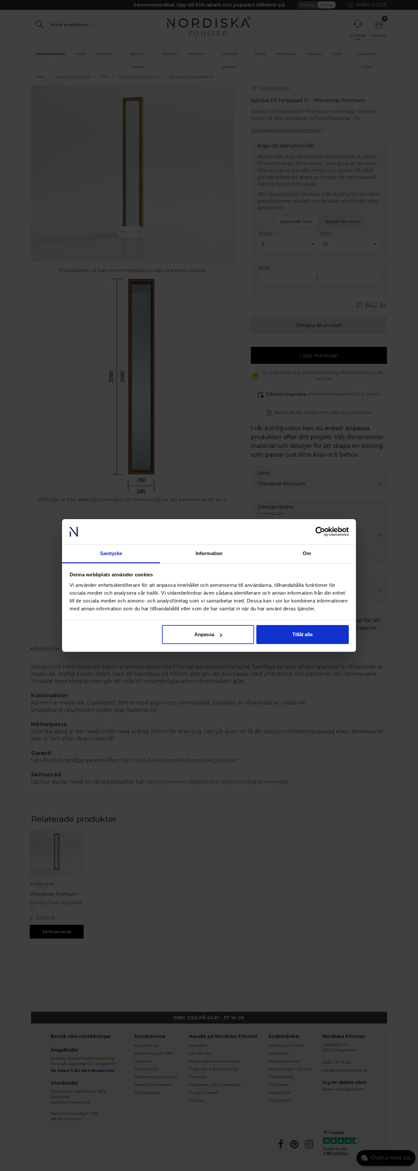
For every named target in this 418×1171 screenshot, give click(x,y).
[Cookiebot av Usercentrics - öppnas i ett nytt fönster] (320, 532)
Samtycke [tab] (111, 553)
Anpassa (204, 634)
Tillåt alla (302, 634)
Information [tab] (209, 553)
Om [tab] (307, 553)
